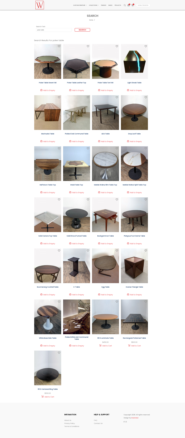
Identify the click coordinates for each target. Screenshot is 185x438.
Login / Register (143, 5)
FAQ (95, 420)
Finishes (103, 5)
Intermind (134, 418)
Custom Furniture (79, 5)
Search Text (40, 26)
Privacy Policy (69, 423)
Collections (93, 5)
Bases (110, 5)
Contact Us (98, 423)
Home (91, 20)
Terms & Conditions (71, 426)
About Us (67, 420)
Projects (118, 5)
